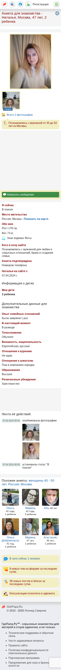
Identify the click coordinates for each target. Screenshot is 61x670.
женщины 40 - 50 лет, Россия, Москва (28, 482)
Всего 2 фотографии (20, 114)
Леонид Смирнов (35, 610)
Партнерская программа (23, 657)
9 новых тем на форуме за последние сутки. (33, 570)
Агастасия (50, 537)
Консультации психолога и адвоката (32, 593)
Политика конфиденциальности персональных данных (28, 652)
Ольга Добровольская (11, 539)
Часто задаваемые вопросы (26, 640)
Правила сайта (17, 645)
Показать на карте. (36, 218)
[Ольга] (10, 497)
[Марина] (30, 497)
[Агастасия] (50, 526)
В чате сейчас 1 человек (24, 558)
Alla (46, 508)
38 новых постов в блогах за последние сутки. (27, 583)
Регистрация (41, 4)
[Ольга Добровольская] (10, 526)
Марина (30, 508)
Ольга (10, 508)
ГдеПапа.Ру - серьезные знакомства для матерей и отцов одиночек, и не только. (30, 626)
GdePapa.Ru (15, 606)
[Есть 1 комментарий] (11, 100)
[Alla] (50, 497)
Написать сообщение (20, 194)
